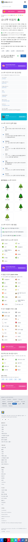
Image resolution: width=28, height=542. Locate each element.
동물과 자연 (12, 15)
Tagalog (10, 405)
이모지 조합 (4, 490)
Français (20, 399)
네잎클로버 (19, 247)
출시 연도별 (4, 494)
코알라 (18, 312)
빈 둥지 (18, 297)
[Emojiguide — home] (7, 2)
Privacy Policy (4, 514)
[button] (14, 78)
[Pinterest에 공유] (8, 540)
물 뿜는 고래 (6, 312)
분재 (4, 301)
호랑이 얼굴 (6, 316)
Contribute (3, 510)
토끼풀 (4, 258)
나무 (3, 51)
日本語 (9, 403)
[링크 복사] (22, 540)
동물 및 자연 (4, 437)
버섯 (4, 293)
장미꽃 (18, 323)
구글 (2, 472)
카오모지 (3, 502)
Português (17, 401)
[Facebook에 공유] (1, 540)
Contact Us (3, 520)
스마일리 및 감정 (5, 435)
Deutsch (15, 399)
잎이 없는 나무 (19, 304)
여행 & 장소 (4, 455)
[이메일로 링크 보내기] (26, 540)
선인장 (4, 244)
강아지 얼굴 (19, 330)
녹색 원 (5, 370)
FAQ (2, 504)
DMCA (2, 518)
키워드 (2, 492)
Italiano (4, 401)
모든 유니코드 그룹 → (6, 441)
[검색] (25, 6)
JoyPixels (3, 482)
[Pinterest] (8, 419)
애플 (2, 469)
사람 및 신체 (4, 425)
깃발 (2, 427)
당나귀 (4, 319)
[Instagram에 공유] (19, 540)
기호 (2, 431)
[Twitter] (5, 419)
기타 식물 (19, 15)
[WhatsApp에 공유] (12, 540)
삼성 (2, 480)
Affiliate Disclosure (5, 516)
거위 (4, 323)
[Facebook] (2, 419)
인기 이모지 (4, 498)
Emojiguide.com (4, 15)
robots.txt (8, 531)
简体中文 (4, 403)
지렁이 (18, 336)
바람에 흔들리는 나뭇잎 (7, 251)
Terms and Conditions (6, 512)
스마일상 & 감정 (5, 457)
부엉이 (4, 336)
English (4, 399)
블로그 (2, 500)
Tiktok (2, 484)
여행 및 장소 (4, 433)
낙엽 (17, 250)
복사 (23, 56)
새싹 (17, 244)
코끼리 (4, 340)
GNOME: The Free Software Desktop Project (11, 522)
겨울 (20, 379)
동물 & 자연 (4, 460)
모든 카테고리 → (5, 464)
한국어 (14, 403)
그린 (15, 379)
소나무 (10, 379)
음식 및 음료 (4, 439)
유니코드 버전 (4, 496)
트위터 (2, 478)
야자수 (4, 261)
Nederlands (10, 401)
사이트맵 (3, 531)
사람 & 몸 (3, 447)
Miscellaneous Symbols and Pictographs (11, 109)
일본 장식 (18, 363)
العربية (19, 403)
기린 (4, 330)
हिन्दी (23, 403)
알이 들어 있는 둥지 (20, 293)
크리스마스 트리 (20, 359)
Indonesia (4, 405)
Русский (23, 401)
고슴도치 (18, 340)
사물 (2, 429)
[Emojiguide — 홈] (2, 412)
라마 (4, 333)
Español (9, 399)
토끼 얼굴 (5, 326)
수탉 (17, 326)
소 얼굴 (18, 333)
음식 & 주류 (4, 462)
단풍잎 (18, 254)
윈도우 (2, 476)
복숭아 (18, 370)
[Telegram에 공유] (16, 540)
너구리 (18, 316)
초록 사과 (5, 366)
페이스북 (3, 474)
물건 (2, 449)
